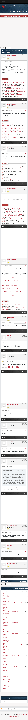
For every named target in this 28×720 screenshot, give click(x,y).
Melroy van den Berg (22, 714)
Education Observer (7, 16)
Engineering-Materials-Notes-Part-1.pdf (14, 94)
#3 (25, 153)
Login (13, 11)
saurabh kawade (11, 460)
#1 (25, 61)
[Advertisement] (14, 33)
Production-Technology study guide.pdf (14, 219)
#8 (25, 361)
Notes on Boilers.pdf (9, 176)
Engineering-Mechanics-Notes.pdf (13, 131)
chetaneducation (11, 525)
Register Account (22, 11)
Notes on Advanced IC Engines (9, 277)
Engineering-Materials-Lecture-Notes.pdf (14, 91)
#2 (25, 110)
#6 (25, 322)
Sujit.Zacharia (15, 603)
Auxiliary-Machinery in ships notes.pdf (14, 82)
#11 (25, 448)
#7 (25, 342)
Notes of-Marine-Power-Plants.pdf (13, 173)
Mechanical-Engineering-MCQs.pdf (13, 167)
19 (21, 687)
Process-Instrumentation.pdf (11, 211)
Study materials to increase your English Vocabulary (6, 678)
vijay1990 (9, 545)
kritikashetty (10, 355)
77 (21, 611)
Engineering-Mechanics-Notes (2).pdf (13, 128)
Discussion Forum (17, 16)
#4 (25, 195)
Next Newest (23, 581)
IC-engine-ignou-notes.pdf (11, 137)
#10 (25, 430)
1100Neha (15, 666)
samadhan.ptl (15, 633)
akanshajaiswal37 (11, 55)
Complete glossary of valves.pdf (12, 88)
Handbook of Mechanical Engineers (11, 285)
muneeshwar (15, 596)
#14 (25, 551)
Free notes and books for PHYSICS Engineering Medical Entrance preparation (6, 645)
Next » (9, 47)
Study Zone (25, 16)
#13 (25, 532)
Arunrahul (9, 423)
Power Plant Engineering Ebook (10, 288)
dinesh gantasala (11, 563)
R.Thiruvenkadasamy (12, 404)
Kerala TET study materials (6, 603)
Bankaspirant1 (15, 655)
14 (21, 666)
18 (21, 678)
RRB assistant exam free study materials (5, 655)
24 (21, 596)
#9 (25, 410)
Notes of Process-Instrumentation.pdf (13, 170)
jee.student (15, 622)
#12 (25, 466)
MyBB (8, 714)
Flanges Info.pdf (8, 134)
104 (22, 633)
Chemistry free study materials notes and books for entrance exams (6, 622)
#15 (25, 569)
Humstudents (10, 317)
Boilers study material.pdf (10, 85)
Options (23, 50)
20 (21, 622)
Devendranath (15, 687)
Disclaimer (11, 716)
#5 (25, 265)
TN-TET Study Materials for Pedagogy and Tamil (6, 687)
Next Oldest (5, 581)
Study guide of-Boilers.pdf (10, 222)
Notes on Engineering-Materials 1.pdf (13, 179)
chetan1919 (10, 441)
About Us (17, 716)
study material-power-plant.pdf (12, 304)
